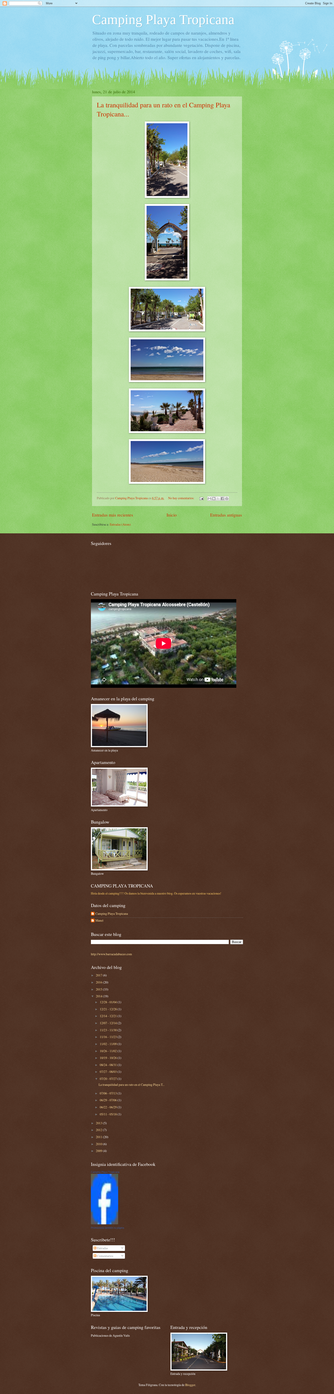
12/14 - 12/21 (108, 1016)
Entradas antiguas (226, 515)
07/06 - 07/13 (108, 1093)
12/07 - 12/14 (108, 1023)
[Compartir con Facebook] (222, 498)
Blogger (190, 1385)
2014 (99, 996)
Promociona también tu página (107, 1227)
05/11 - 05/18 (108, 1114)
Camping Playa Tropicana (163, 19)
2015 (99, 989)
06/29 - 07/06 (108, 1100)
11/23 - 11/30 (108, 1030)
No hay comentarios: (181, 498)
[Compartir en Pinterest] (226, 498)
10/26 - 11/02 (108, 1051)
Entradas (102, 1248)
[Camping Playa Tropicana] (104, 1223)
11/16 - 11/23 (108, 1037)
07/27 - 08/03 (108, 1071)
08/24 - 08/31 (108, 1065)
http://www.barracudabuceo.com (111, 954)
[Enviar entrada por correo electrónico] (201, 498)
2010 (99, 1144)
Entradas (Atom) (120, 524)
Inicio (172, 515)
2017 (99, 975)
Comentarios (104, 1256)
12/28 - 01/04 (108, 1002)
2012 (99, 1130)
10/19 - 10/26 (108, 1058)
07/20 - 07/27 (108, 1078)
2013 (99, 1123)
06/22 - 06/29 (108, 1107)
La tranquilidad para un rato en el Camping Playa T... (132, 1084)
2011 (99, 1137)
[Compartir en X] (218, 498)
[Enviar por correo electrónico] (209, 498)
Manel (99, 921)
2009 (99, 1151)
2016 (99, 982)
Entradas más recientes (112, 515)
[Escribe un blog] (214, 498)
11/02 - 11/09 (108, 1044)
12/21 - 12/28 (108, 1009)
